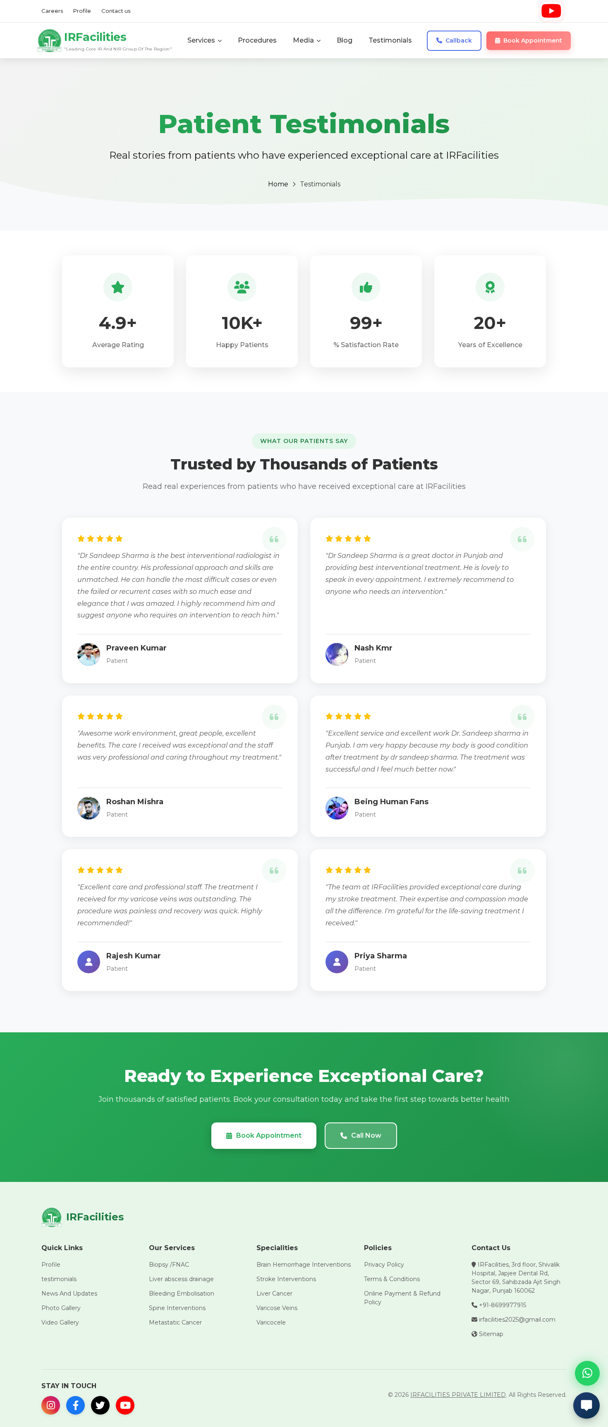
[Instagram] (50, 1405)
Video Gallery (60, 1322)
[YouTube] (551, 11)
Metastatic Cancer (175, 1322)
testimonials (59, 1279)
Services (201, 40)
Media (303, 40)
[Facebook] (75, 1405)
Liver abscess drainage (181, 1279)
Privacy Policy (384, 1264)
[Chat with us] (586, 1405)
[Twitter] (100, 1405)
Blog (344, 40)
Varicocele (271, 1322)
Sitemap (490, 1334)
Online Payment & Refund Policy (402, 1298)
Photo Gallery (61, 1308)
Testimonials (390, 40)
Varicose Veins (276, 1308)
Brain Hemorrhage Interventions (303, 1264)
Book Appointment (269, 1135)
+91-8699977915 (501, 1305)
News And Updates (69, 1293)
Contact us (115, 10)
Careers (52, 10)
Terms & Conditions (392, 1279)
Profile (82, 10)
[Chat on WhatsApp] (587, 1373)
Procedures (257, 40)
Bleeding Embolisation (181, 1293)
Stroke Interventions (286, 1279)
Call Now (366, 1135)
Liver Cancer (274, 1293)
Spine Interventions (177, 1308)
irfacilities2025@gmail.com (516, 1319)
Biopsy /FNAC (169, 1264)
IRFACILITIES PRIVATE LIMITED (458, 1394)
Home (278, 184)
